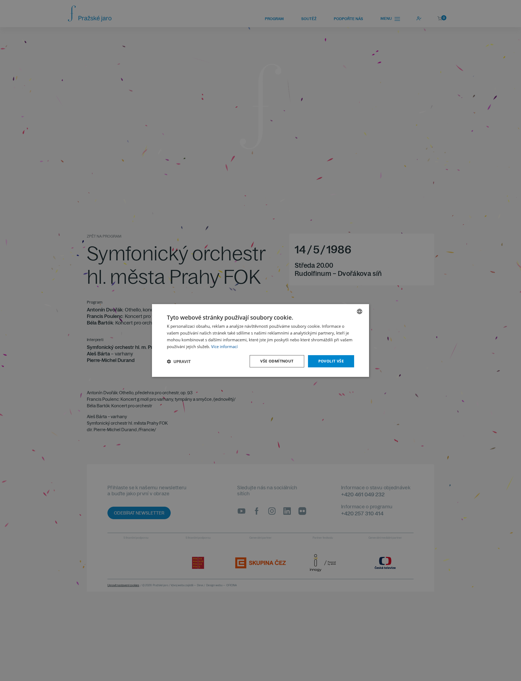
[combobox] (359, 311)
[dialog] (260, 340)
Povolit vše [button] (331, 361)
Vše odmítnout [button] (276, 361)
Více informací (224, 346)
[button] (179, 361)
